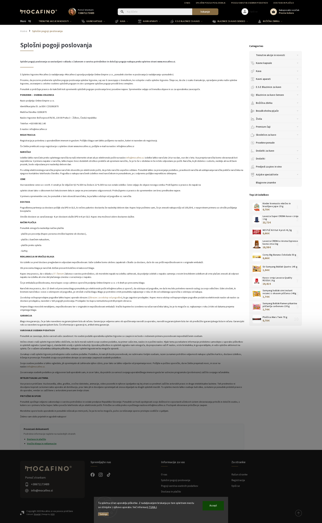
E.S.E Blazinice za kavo (268, 87)
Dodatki (260, 158)
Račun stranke (239, 474)
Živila (259, 119)
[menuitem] (57, 21)
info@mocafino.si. (36, 366)
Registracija (238, 480)
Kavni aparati (263, 79)
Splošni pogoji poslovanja (211, 3)
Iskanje (205, 11)
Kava (258, 71)
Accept (213, 505)
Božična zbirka (264, 103)
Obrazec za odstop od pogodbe (105, 297)
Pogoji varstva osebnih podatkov (249, 3)
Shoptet (37, 514)
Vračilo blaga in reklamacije (42, 443)
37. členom (58, 274)
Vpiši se (235, 486)
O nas (187, 3)
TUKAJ (153, 507)
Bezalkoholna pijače (267, 111)
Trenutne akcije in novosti (270, 55)
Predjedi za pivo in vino (269, 167)
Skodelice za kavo (266, 135)
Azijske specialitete (267, 174)
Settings (103, 514)
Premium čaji (263, 127)
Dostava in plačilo (284, 3)
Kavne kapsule (264, 63)
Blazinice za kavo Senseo (270, 95)
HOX (53, 514)
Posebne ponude (265, 143)
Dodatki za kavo (265, 151)
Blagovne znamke (266, 182)
